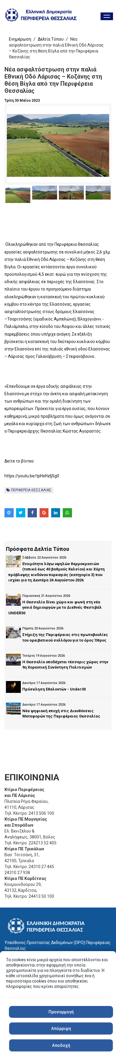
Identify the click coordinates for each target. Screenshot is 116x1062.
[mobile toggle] (107, 16)
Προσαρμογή (61, 1012)
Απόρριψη (61, 1028)
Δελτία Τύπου (51, 39)
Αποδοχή (61, 1045)
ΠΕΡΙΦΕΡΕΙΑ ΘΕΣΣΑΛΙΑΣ (30, 490)
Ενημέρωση (20, 39)
